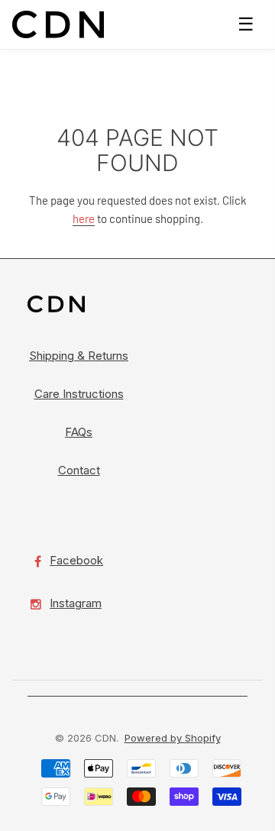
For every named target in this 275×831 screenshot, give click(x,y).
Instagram (76, 603)
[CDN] (58, 24)
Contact (79, 470)
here (84, 218)
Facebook (76, 560)
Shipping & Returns (78, 355)
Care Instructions (79, 393)
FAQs (78, 432)
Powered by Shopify (173, 738)
